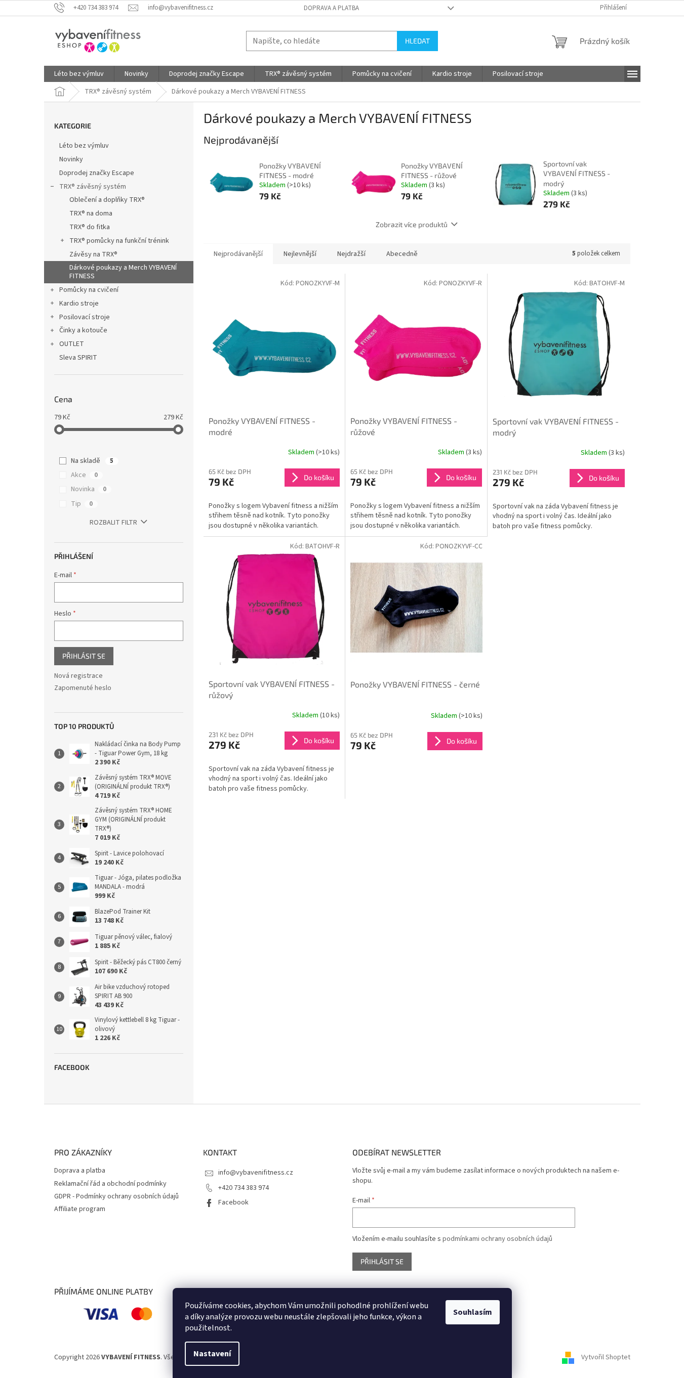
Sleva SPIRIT (78, 358)
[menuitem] (79, 74)
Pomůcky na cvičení (88, 290)
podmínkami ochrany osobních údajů (497, 1239)
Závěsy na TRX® (93, 254)
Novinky (71, 159)
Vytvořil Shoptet (605, 1357)
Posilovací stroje (84, 317)
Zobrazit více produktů (412, 224)
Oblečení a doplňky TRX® (107, 200)
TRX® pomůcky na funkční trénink (119, 241)
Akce (84, 475)
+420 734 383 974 (243, 1188)
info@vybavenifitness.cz (255, 1173)
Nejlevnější (300, 254)
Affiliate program (79, 1209)
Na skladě (92, 461)
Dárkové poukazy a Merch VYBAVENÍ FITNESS (123, 272)
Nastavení (212, 1353)
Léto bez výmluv (84, 146)
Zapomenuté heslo (82, 688)
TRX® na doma (90, 213)
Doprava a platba (331, 8)
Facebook (233, 1202)
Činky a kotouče (83, 330)
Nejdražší (351, 254)
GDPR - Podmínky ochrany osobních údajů (116, 1196)
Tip (82, 504)
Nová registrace (78, 676)
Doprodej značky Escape (96, 173)
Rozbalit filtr (113, 523)
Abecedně (402, 254)
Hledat (417, 40)
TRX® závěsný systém (92, 187)
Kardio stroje (79, 303)
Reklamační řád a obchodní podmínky (110, 1184)
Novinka (88, 489)
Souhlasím (472, 1312)
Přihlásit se (83, 656)
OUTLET (71, 344)
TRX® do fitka (89, 227)
